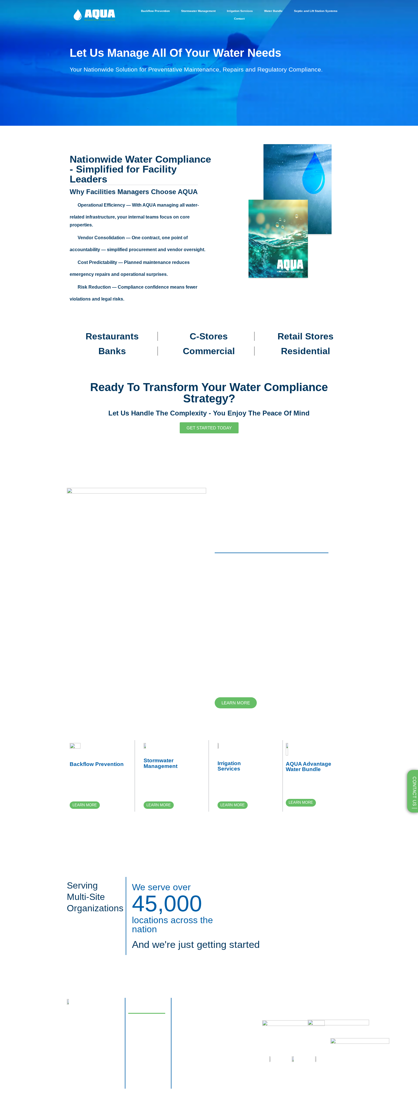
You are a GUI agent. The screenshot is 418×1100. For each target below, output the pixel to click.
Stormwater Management (198, 10)
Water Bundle (273, 10)
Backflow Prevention (155, 10)
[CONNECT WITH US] (71, 1040)
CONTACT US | (414, 793)
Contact (239, 18)
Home (139, 1007)
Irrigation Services (240, 10)
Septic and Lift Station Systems (316, 10)
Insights (140, 1020)
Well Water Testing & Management (144, 1063)
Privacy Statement (185, 1029)
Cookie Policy (183, 1010)
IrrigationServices (229, 766)
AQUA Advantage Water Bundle (308, 766)
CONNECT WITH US (97, 1040)
